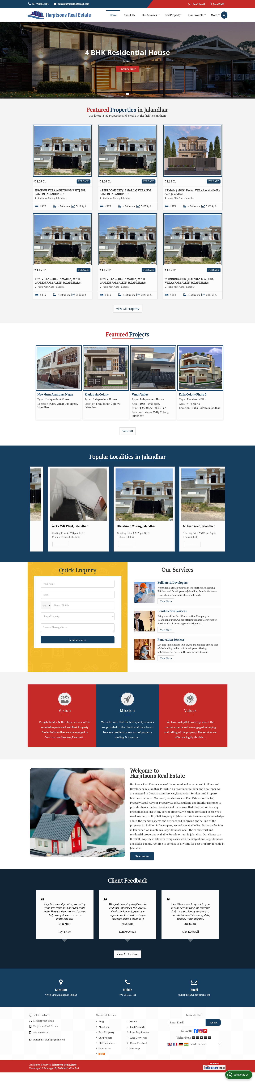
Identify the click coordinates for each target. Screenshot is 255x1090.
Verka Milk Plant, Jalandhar (53, 526)
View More (44, 544)
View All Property (127, 309)
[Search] (224, 15)
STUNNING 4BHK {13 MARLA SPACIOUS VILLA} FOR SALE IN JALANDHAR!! (189, 280)
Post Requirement (140, 1032)
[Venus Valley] (153, 368)
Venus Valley (140, 394)
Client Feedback (139, 1043)
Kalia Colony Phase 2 (192, 394)
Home (113, 15)
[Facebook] (196, 1030)
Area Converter (138, 1037)
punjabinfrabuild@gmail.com (73, 3)
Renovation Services (171, 640)
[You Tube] (205, 1030)
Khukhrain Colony (97, 394)
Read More (65, 923)
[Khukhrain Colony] (106, 368)
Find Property (172, 15)
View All (127, 431)
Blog (101, 1021)
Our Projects (195, 15)
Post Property (106, 1032)
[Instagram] (200, 1030)
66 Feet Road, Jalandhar (182, 526)
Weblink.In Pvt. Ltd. (68, 1068)
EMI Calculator (107, 1043)
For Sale (83, 181)
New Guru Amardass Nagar (55, 394)
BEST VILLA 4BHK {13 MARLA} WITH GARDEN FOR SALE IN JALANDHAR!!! (58, 280)
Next (220, 509)
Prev (34, 509)
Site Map (135, 1048)
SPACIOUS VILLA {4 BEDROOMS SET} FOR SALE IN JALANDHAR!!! (60, 192)
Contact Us (105, 1048)
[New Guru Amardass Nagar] (58, 368)
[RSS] (102, 1053)
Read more (142, 856)
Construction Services (172, 611)
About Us (129, 15)
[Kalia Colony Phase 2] (200, 368)
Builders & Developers (173, 583)
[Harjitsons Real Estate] (59, 15)
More (214, 15)
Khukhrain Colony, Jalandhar (120, 526)
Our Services (149, 15)
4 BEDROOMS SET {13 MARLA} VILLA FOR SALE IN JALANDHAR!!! (125, 192)
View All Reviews (127, 954)
